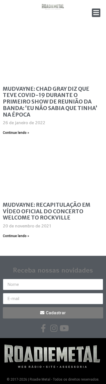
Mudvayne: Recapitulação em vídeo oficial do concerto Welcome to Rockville (46, 211)
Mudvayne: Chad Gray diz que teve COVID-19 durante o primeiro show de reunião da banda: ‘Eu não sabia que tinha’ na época (50, 101)
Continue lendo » (16, 133)
